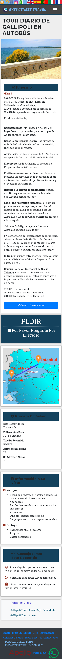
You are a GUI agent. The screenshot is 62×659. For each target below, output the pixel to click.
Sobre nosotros (33, 637)
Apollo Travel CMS (42, 652)
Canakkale (49, 610)
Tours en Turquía (21, 632)
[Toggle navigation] (54, 9)
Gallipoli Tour (18, 610)
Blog (35, 632)
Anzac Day (35, 610)
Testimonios (46, 632)
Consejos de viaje (13, 637)
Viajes (32, 615)
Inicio (6, 632)
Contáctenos (50, 637)
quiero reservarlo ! (32, 305)
